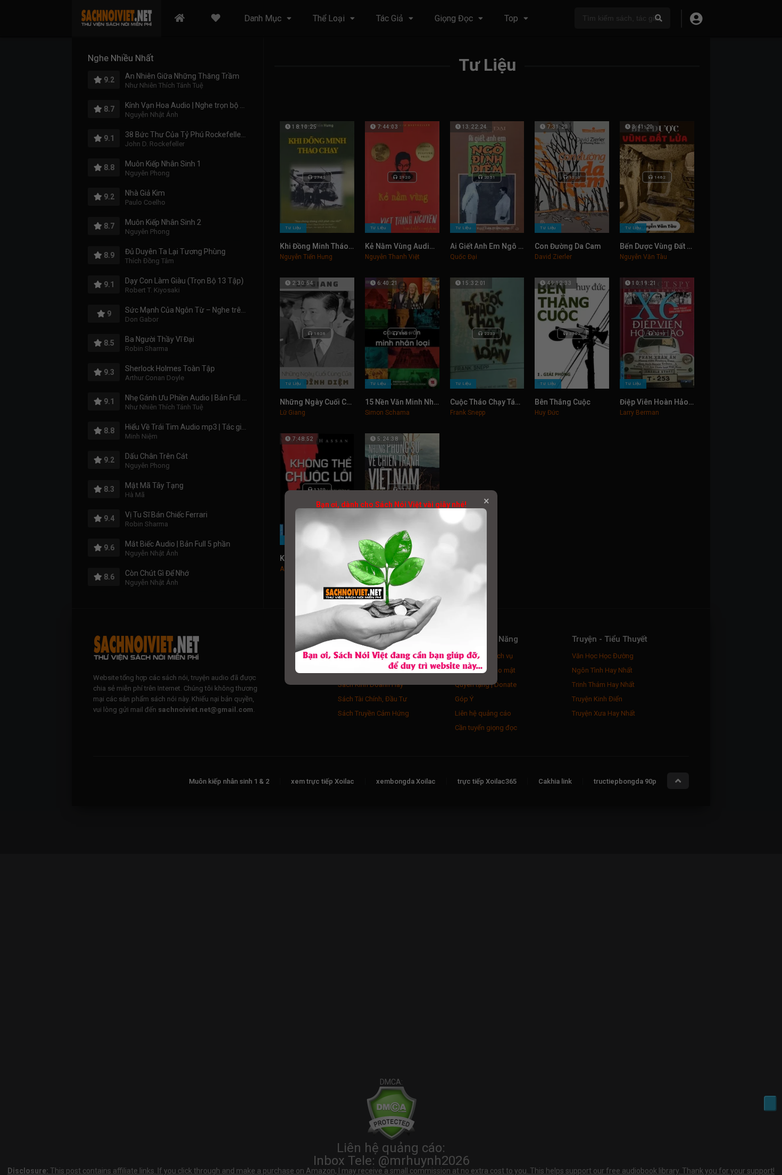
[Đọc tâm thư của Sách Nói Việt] (391, 670)
